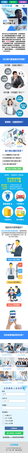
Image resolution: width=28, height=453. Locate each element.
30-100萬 (8, 418)
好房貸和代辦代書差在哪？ (13, 161)
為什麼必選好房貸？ (11, 164)
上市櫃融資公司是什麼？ (12, 155)
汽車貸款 (20, 204)
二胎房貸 (7, 41)
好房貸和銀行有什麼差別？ (13, 158)
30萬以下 (8, 415)
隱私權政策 (18, 450)
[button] (24, 6)
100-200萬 (9, 421)
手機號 (4, 405)
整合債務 (20, 220)
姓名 (3, 391)
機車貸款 (7, 204)
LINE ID (4, 398)
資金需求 (5, 412)
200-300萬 (9, 423)
